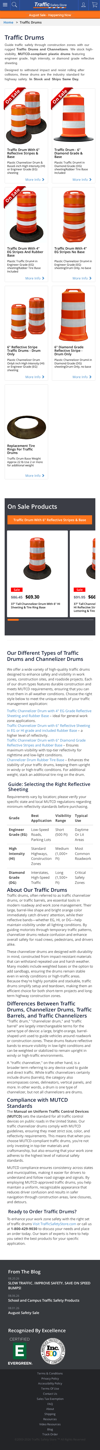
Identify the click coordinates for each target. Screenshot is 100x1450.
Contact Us (50, 1394)
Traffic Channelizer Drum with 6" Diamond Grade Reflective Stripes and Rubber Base (46, 742)
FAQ (50, 1404)
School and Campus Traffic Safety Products (43, 1300)
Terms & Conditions (50, 1373)
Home (8, 22)
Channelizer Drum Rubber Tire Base (35, 759)
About (50, 1409)
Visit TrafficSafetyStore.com (54, 1223)
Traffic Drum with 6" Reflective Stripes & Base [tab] (49, 520)
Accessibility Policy (50, 1383)
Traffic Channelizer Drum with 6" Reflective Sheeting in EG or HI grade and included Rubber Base (48, 728)
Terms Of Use (50, 1389)
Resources (50, 1419)
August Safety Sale (23, 1312)
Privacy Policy (50, 1378)
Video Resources (50, 1424)
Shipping (50, 1414)
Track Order (50, 1434)
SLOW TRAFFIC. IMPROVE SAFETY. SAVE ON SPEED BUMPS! (49, 1285)
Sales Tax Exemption (50, 1399)
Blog (50, 1429)
